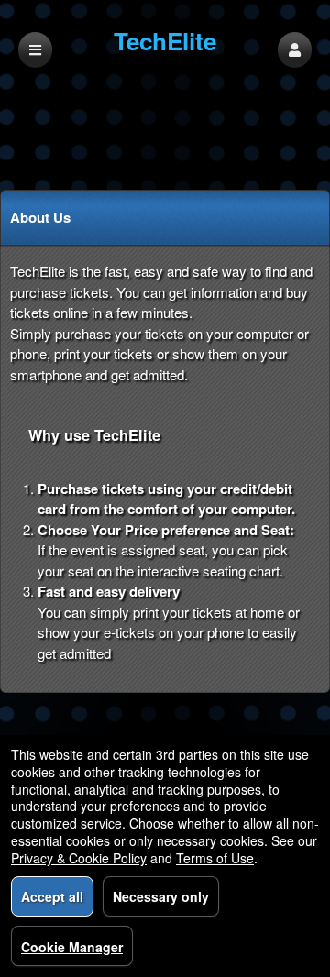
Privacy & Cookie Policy (79, 858)
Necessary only (161, 896)
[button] (295, 50)
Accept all (52, 896)
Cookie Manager (72, 947)
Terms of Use (215, 858)
